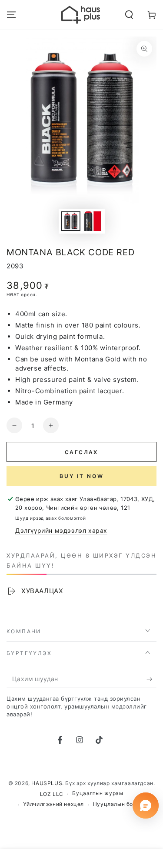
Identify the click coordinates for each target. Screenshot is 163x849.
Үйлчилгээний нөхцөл (53, 804)
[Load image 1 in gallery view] (70, 221)
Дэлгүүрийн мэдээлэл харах (61, 530)
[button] (129, 14)
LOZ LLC (51, 794)
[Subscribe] (151, 679)
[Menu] (11, 14)
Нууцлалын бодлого (121, 804)
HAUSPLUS (46, 783)
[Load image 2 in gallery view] (92, 221)
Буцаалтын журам (97, 793)
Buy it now (82, 476)
